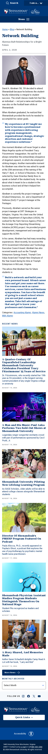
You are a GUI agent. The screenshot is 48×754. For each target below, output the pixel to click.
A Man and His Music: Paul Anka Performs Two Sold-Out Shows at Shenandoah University (24, 428)
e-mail (23, 747)
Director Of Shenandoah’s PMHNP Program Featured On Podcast (21, 538)
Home (5, 29)
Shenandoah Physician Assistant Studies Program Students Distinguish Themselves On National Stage (24, 600)
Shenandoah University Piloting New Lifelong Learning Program (23, 483)
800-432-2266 (36, 747)
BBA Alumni (7, 315)
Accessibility (20, 733)
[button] (12, 3)
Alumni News (38, 312)
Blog (12, 29)
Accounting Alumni (22, 312)
